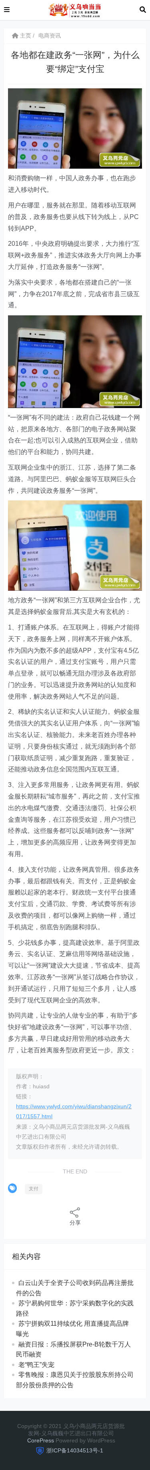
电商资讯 (49, 35)
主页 (24, 35)
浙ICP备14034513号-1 (74, 1450)
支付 (33, 1188)
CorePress (40, 1440)
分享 (75, 1222)
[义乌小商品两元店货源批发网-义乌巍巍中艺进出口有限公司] (74, 9)
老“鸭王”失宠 (36, 1364)
